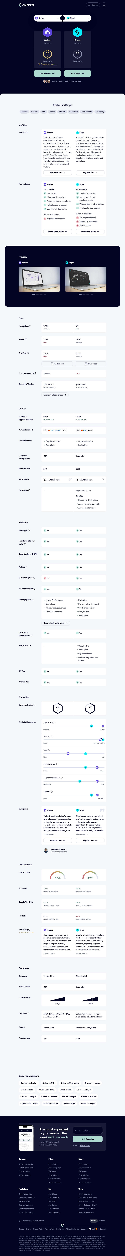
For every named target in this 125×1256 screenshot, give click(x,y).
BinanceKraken (92, 1083)
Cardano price (54, 1178)
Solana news (83, 1175)
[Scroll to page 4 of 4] (45, 294)
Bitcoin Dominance (86, 1212)
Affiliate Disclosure (72, 1229)
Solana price (53, 1175)
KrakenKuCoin (88, 1096)
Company (100, 111)
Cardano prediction (26, 1208)
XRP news (82, 1171)
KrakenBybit (27, 1090)
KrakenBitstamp (47, 1090)
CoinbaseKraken (29, 1083)
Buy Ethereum (53, 1197)
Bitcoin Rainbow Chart (87, 1205)
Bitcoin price (53, 1164)
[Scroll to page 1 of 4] (33, 294)
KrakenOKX (48, 1083)
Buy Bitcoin (52, 1194)
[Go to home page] (26, 5)
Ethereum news (84, 1167)
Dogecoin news (84, 1182)
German (102, 1221)
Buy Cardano (53, 1208)
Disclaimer (60, 1229)
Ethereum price (54, 1167)
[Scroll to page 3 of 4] (41, 294)
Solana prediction (25, 1205)
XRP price (52, 1171)
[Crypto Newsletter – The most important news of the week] (25, 1142)
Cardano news (84, 1178)
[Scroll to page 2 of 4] (37, 294)
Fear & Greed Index (86, 1201)
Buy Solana (52, 1205)
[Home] (20, 1221)
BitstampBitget (50, 1103)
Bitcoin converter (85, 1194)
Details (52, 111)
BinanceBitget (84, 1090)
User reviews (87, 111)
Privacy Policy (85, 1145)
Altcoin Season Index (86, 1208)
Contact (21, 1229)
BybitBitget (69, 1103)
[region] (74, 153)
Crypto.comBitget (29, 1103)
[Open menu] (39, 279)
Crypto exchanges (26, 1167)
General (24, 111)
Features (62, 111)
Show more (48, 834)
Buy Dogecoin (54, 1212)
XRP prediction (24, 1201)
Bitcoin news (83, 1164)
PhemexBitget (88, 1103)
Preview (34, 111)
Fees (44, 111)
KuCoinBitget (69, 1096)
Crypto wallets (24, 1171)
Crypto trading (25, 1175)
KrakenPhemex (49, 1096)
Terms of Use (49, 1229)
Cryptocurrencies (26, 1164)
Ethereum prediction (27, 1197)
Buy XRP (51, 1201)
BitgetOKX (66, 1090)
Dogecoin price (54, 1182)
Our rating (73, 111)
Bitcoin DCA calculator (87, 1197)
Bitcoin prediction (25, 1194)
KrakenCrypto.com (70, 1083)
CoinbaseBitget (28, 1096)
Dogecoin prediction (27, 1212)
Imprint (28, 1229)
